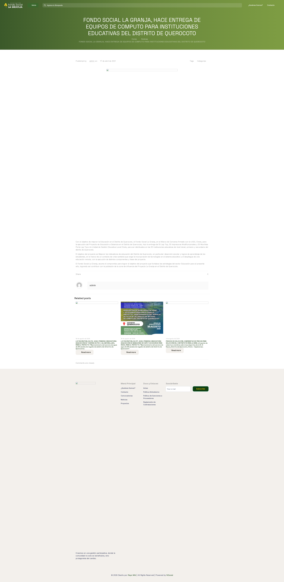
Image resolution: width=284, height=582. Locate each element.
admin (91, 61)
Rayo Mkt (132, 575)
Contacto (124, 392)
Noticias (144, 39)
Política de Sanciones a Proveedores (152, 397)
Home (134, 39)
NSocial (169, 575)
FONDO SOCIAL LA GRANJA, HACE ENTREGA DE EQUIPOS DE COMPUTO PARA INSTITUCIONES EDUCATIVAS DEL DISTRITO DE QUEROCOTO (142, 42)
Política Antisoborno (151, 392)
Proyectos (125, 403)
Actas (145, 388)
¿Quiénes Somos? (128, 388)
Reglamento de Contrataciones (149, 403)
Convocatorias (127, 396)
